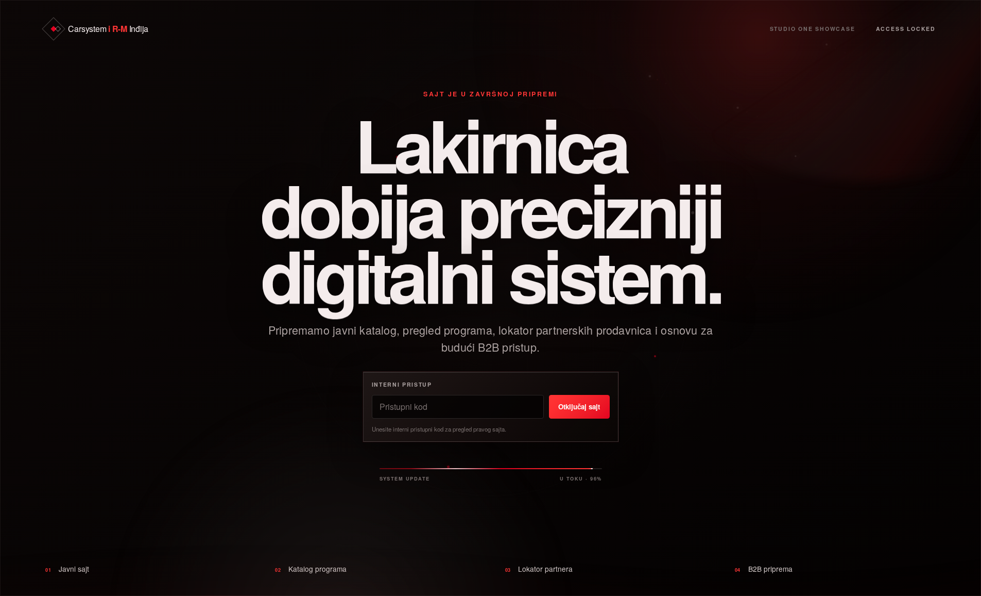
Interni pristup (402, 384)
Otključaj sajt (579, 406)
